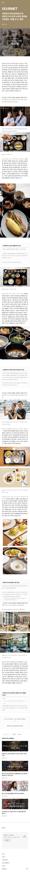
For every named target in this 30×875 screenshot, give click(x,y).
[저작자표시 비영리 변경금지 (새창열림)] (19, 734)
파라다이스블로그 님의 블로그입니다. (11, 837)
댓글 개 (3, 828)
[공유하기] (7, 734)
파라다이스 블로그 (8, 835)
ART (3, 857)
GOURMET (10, 9)
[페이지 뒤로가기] (3, 3)
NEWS (4, 869)
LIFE (3, 866)
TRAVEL (5, 860)
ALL (3, 854)
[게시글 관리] (9, 734)
